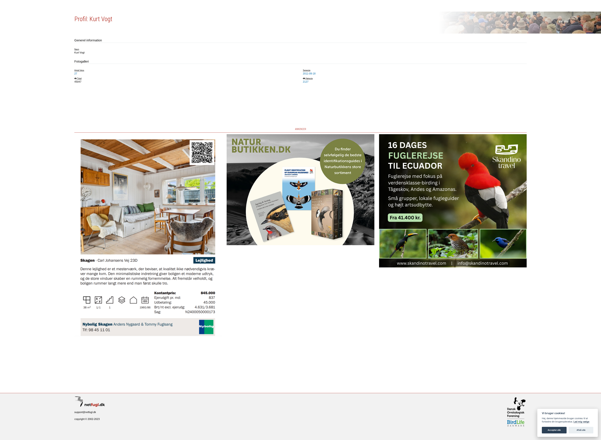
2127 (305, 81)
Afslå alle (581, 430)
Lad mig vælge (581, 421)
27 (75, 73)
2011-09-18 (309, 73)
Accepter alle (554, 430)
